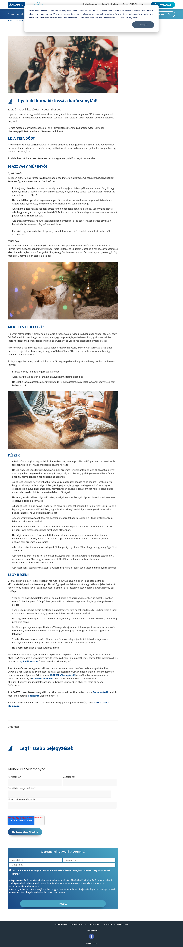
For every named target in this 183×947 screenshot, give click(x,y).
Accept (143, 24)
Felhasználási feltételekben (21, 886)
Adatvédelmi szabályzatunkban (85, 883)
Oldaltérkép (61, 924)
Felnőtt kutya (110, 4)
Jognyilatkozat (79, 924)
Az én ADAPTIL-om (133, 4)
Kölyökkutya (90, 4)
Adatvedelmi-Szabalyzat (116, 924)
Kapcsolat (95, 924)
